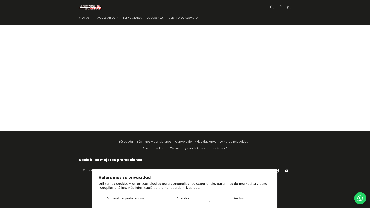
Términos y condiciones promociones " (198, 148)
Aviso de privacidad (234, 141)
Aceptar (183, 198)
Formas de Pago (154, 148)
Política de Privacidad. (182, 187)
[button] (86, 18)
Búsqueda (126, 141)
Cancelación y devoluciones (195, 141)
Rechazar (240, 198)
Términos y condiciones (154, 141)
